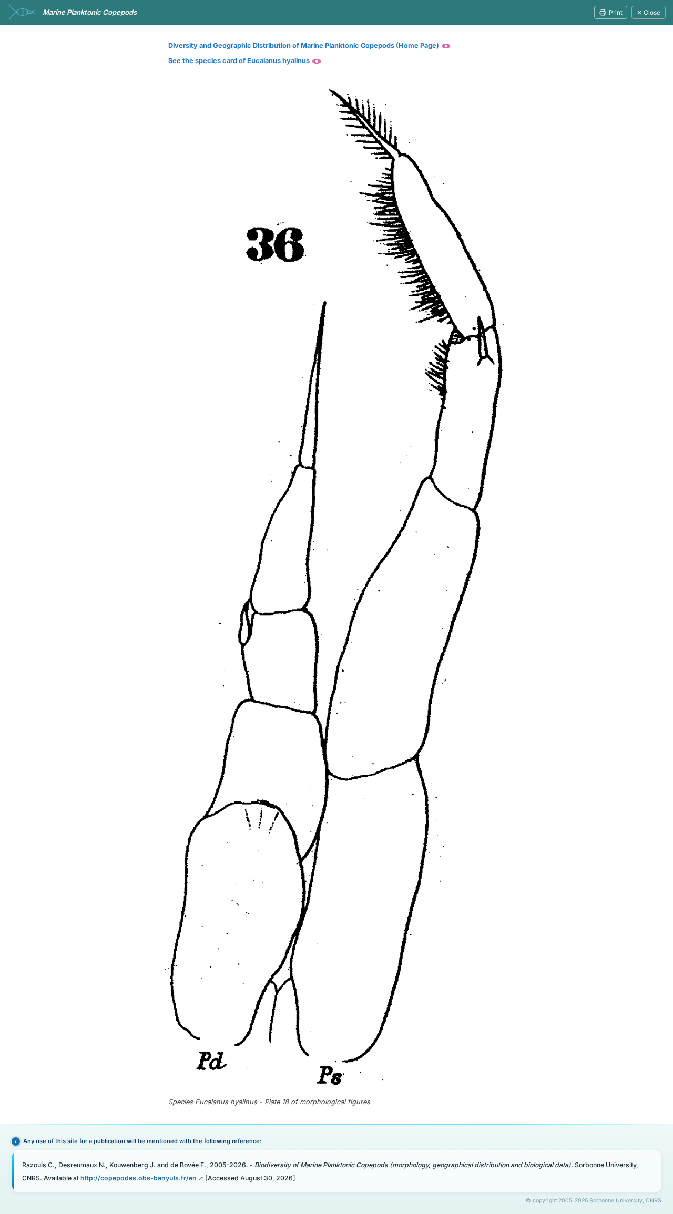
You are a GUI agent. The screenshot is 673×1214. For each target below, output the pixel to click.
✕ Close (648, 12)
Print (616, 12)
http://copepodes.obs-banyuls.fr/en (138, 1178)
